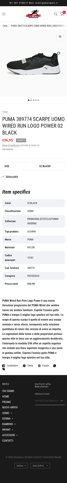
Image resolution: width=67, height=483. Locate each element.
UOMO (5, 413)
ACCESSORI (8, 435)
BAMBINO (7, 424)
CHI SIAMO (8, 391)
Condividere (12, 365)
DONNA (6, 418)
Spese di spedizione (11, 145)
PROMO (6, 402)
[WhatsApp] (55, 365)
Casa (5, 25)
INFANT (6, 429)
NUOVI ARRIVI (10, 407)
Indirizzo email (42, 393)
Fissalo (45, 365)
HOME (5, 396)
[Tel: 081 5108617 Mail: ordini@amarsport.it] (33, 3)
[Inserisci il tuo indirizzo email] (61, 400)
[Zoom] (60, 36)
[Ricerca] (56, 14)
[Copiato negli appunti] (4, 369)
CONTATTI (7, 440)
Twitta (30, 365)
